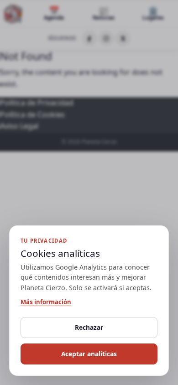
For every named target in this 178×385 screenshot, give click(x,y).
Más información (46, 302)
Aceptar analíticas (89, 353)
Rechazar (89, 327)
